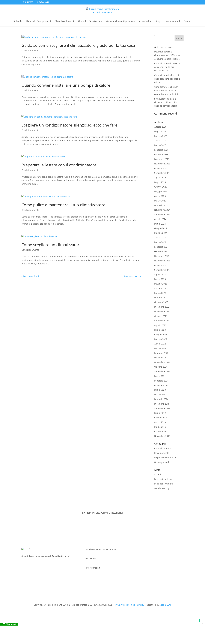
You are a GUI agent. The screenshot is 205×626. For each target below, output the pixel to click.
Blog (158, 21)
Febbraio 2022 (161, 353)
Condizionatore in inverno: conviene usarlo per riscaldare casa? (167, 67)
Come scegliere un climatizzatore (51, 244)
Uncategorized (161, 462)
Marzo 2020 (160, 394)
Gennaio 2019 (161, 431)
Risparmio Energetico (37, 21)
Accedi (157, 474)
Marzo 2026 (160, 145)
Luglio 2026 (160, 131)
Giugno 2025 (160, 186)
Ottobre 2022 (160, 316)
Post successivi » (132, 276)
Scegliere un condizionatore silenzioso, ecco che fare (69, 125)
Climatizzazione (63, 21)
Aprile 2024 (160, 237)
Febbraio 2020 (161, 399)
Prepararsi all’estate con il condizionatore (58, 165)
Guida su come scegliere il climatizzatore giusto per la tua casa (78, 45)
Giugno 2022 (160, 334)
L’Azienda (17, 21)
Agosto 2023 (160, 274)
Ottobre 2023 (160, 265)
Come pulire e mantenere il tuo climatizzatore (63, 204)
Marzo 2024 (160, 242)
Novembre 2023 (162, 260)
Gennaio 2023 (161, 302)
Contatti (188, 21)
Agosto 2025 (160, 177)
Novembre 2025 (162, 163)
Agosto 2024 (160, 219)
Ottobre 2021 (160, 366)
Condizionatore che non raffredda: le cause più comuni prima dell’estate (166, 90)
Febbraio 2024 (161, 246)
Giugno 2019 (160, 417)
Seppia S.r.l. (166, 604)
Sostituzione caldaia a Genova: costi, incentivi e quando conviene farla (166, 102)
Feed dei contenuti (163, 479)
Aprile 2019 (160, 422)
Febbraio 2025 (161, 205)
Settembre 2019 (162, 408)
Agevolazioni (145, 21)
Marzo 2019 (160, 426)
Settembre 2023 (162, 269)
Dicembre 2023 (161, 256)
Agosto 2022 (160, 325)
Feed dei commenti (163, 483)
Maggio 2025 (160, 191)
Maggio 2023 (160, 283)
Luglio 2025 (160, 182)
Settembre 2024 (162, 214)
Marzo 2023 (160, 293)
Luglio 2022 (160, 329)
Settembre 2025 (162, 172)
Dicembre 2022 (161, 306)
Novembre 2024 (162, 209)
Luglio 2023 (160, 279)
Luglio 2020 (160, 389)
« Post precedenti (30, 276)
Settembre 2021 (162, 371)
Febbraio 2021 (161, 380)
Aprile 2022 (160, 343)
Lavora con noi (172, 21)
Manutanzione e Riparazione (120, 21)
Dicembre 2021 (161, 357)
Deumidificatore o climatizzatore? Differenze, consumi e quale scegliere (167, 55)
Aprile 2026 (160, 140)
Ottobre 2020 (160, 385)
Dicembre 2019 (161, 403)
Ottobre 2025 (160, 168)
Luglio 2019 (160, 412)
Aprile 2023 (160, 288)
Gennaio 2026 (161, 154)
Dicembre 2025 (161, 159)
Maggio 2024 (160, 232)
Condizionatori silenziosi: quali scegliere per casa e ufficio (167, 79)
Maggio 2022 (160, 339)
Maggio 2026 (160, 136)
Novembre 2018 (162, 436)
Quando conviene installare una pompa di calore (65, 85)
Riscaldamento (161, 453)
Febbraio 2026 (161, 149)
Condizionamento (30, 50)
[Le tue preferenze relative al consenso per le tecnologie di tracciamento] (200, 621)
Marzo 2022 (160, 348)
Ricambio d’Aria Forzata (90, 21)
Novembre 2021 (162, 362)
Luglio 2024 (160, 223)
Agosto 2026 (160, 126)
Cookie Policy (137, 604)
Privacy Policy (122, 604)
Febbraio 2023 (161, 297)
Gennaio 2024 (161, 251)
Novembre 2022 (162, 311)
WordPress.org (161, 488)
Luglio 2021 (160, 376)
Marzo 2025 (160, 200)
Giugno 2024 (160, 228)
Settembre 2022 (162, 320)
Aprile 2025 (160, 196)
